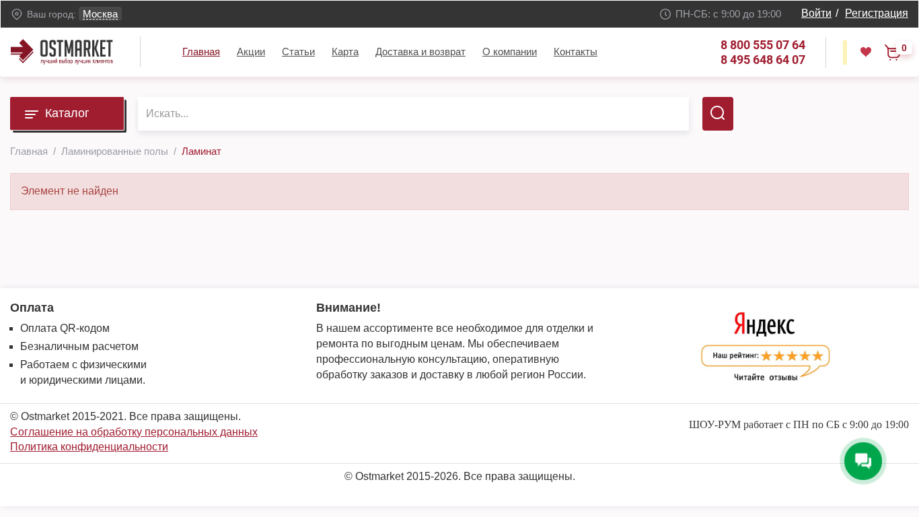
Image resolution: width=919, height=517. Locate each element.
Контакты (575, 51)
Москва (100, 14)
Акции (251, 51)
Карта (345, 51)
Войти (816, 13)
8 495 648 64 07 (763, 60)
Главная (201, 51)
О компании (509, 51)
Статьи (298, 51)
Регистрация (876, 13)
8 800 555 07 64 (763, 45)
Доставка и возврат (420, 51)
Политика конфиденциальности (89, 446)
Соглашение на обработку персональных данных (134, 432)
